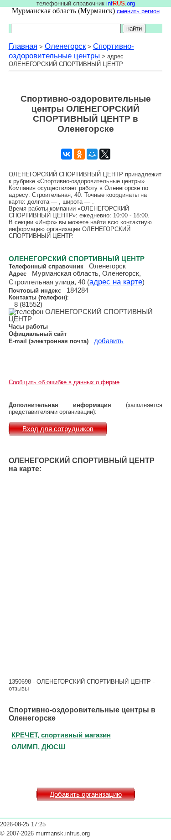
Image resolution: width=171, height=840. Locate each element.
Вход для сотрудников (57, 429)
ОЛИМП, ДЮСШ (38, 747)
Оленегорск (65, 46)
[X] (104, 154)
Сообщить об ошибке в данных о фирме (64, 382)
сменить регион (138, 11)
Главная (23, 46)
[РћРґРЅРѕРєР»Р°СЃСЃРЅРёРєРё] (79, 154)
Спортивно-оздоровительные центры (71, 50)
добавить (109, 341)
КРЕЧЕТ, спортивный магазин (61, 735)
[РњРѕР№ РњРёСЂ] (92, 154)
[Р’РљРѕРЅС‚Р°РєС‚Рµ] (66, 154)
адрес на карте (115, 281)
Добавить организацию (86, 794)
